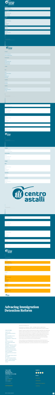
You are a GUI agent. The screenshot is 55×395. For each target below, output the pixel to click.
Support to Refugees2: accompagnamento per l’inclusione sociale (10, 352)
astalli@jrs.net (9, 379)
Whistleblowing (38, 380)
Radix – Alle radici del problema (10, 342)
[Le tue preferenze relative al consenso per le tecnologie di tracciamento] (53, 393)
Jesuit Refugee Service (9, 385)
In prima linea (7, 343)
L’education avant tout (8, 337)
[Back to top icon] (49, 393)
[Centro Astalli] (10, 5)
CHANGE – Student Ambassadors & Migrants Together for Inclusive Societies (10, 360)
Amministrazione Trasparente (40, 383)
